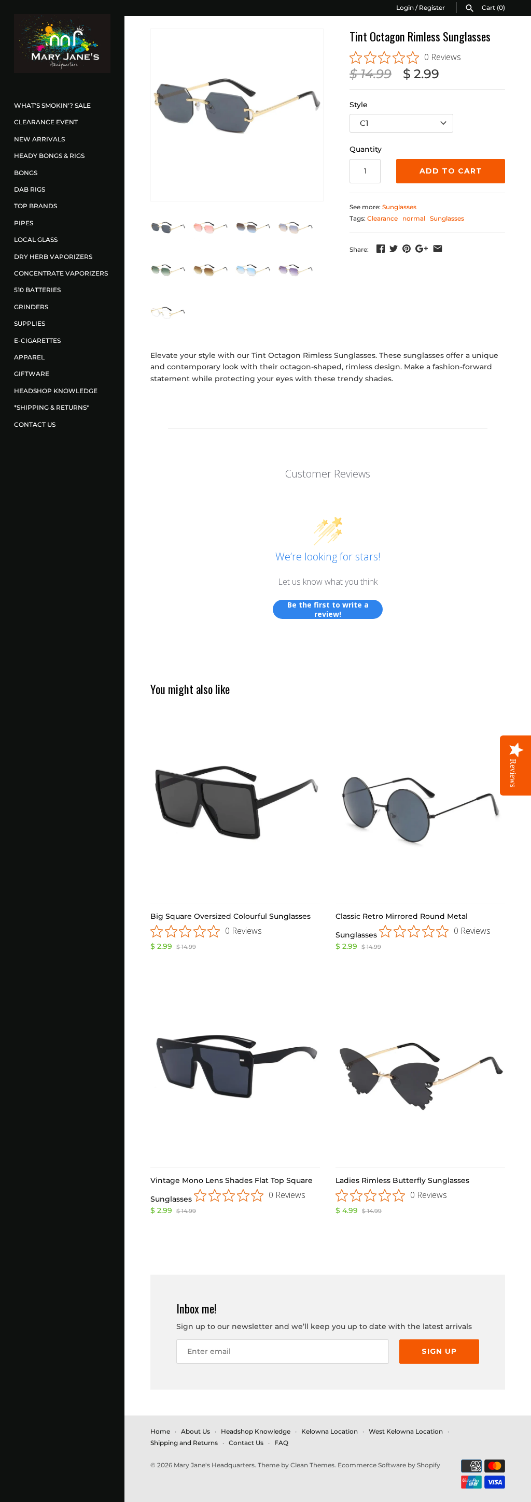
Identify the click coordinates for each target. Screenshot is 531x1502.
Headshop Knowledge (55, 391)
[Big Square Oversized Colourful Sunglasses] (235, 806)
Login (405, 7)
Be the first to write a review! (328, 609)
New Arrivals (39, 139)
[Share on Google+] (421, 248)
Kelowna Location (329, 1431)
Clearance (382, 218)
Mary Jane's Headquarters (214, 1465)
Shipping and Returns (184, 1443)
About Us (195, 1431)
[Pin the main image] (406, 248)
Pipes (23, 223)
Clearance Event (46, 122)
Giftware (31, 374)
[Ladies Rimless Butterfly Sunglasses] (420, 1071)
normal (413, 218)
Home (160, 1431)
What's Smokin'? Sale (52, 105)
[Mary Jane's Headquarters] (62, 43)
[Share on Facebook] (380, 248)
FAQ (281, 1443)
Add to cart (451, 171)
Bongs (25, 173)
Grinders (31, 307)
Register (432, 7)
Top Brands (35, 206)
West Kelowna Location (406, 1431)
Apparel (29, 357)
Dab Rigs (29, 189)
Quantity (366, 149)
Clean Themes (312, 1465)
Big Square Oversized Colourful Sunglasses (230, 916)
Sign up (439, 1351)
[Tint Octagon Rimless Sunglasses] (237, 115)
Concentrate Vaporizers (61, 273)
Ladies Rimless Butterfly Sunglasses (402, 1180)
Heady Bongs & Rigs (49, 156)
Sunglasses (399, 207)
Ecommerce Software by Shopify (389, 1465)
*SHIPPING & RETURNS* (51, 407)
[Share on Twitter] (393, 248)
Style (359, 104)
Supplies (29, 323)
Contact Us (34, 424)
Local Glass (36, 239)
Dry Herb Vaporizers (53, 257)
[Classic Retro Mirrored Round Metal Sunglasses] (420, 806)
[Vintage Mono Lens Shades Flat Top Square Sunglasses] (235, 1071)
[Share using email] (437, 248)
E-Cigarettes (37, 340)
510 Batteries (37, 290)
